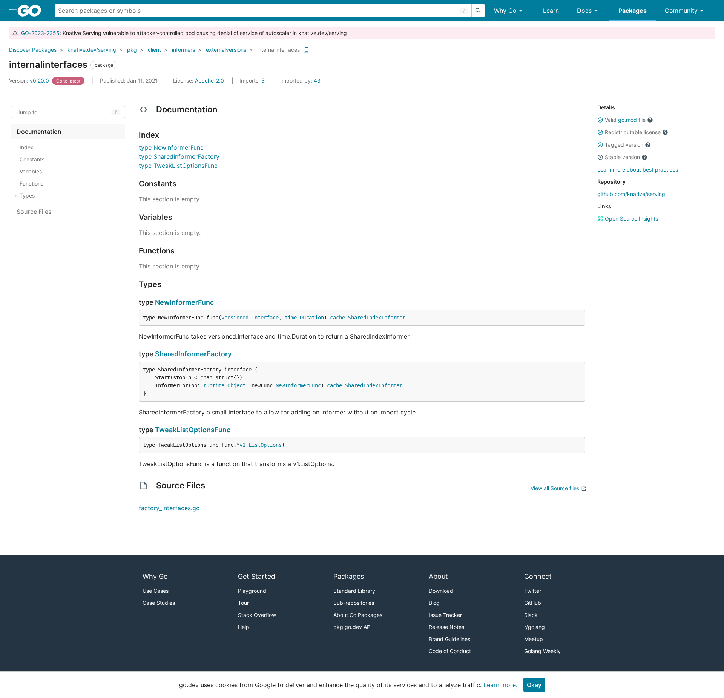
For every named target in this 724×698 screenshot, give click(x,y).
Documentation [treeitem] (39, 131)
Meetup (533, 639)
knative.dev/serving (91, 49)
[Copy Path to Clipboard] (306, 49)
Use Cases (156, 591)
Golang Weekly (542, 651)
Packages (632, 10)
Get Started (256, 576)
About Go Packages (357, 615)
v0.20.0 (30, 80)
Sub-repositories (353, 603)
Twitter (532, 591)
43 (300, 80)
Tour (243, 603)
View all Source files (555, 488)
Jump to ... (30, 112)
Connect (538, 576)
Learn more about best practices (637, 169)
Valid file (625, 120)
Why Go (505, 10)
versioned (234, 317)
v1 (242, 445)
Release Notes (446, 627)
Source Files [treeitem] (34, 211)
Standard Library (354, 591)
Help (243, 627)
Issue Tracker (445, 615)
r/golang (534, 627)
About (438, 576)
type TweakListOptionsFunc (178, 165)
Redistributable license (632, 132)
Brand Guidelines (449, 639)
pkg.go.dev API (352, 627)
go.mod (627, 120)
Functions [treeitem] (31, 183)
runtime (213, 385)
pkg (132, 49)
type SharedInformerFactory (179, 156)
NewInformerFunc (184, 302)
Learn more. (500, 685)
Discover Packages (33, 49)
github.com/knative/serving (631, 194)
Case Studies (159, 603)
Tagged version (624, 144)
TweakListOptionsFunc (192, 430)
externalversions (226, 49)
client (154, 49)
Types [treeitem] (27, 195)
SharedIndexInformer (376, 317)
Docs (584, 10)
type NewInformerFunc (171, 147)
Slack (531, 615)
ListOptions (265, 445)
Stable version (622, 157)
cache (337, 317)
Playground (252, 591)
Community (681, 10)
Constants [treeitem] (32, 159)
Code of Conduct (450, 651)
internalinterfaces (278, 49)
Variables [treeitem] (31, 171)
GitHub (532, 603)
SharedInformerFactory (193, 354)
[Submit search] (478, 10)
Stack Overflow (257, 615)
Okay (534, 685)
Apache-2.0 (209, 80)
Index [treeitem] (27, 147)
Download (441, 591)
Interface (265, 317)
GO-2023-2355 (40, 33)
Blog (434, 603)
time (291, 317)
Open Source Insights (630, 218)
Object (236, 385)
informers (183, 49)
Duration (312, 317)
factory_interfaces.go (169, 508)
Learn (551, 10)
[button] (600, 120)
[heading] (32, 11)
